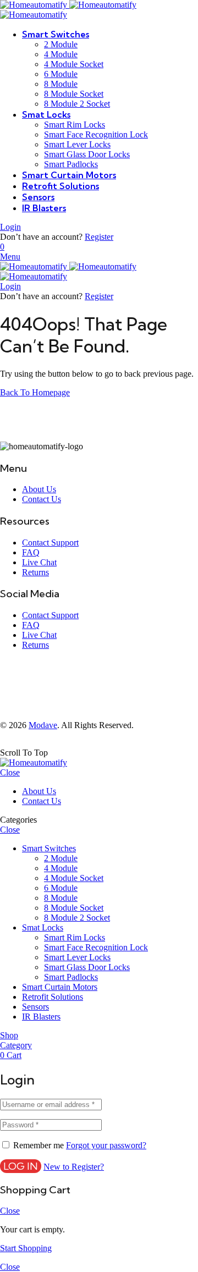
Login (10, 227)
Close (10, 772)
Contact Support (50, 542)
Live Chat (39, 562)
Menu (10, 256)
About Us (39, 489)
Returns (35, 572)
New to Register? (73, 1166)
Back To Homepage (35, 392)
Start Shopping (26, 1248)
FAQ (31, 552)
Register (99, 236)
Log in (20, 1166)
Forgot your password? (106, 1145)
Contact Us (41, 499)
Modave (43, 725)
